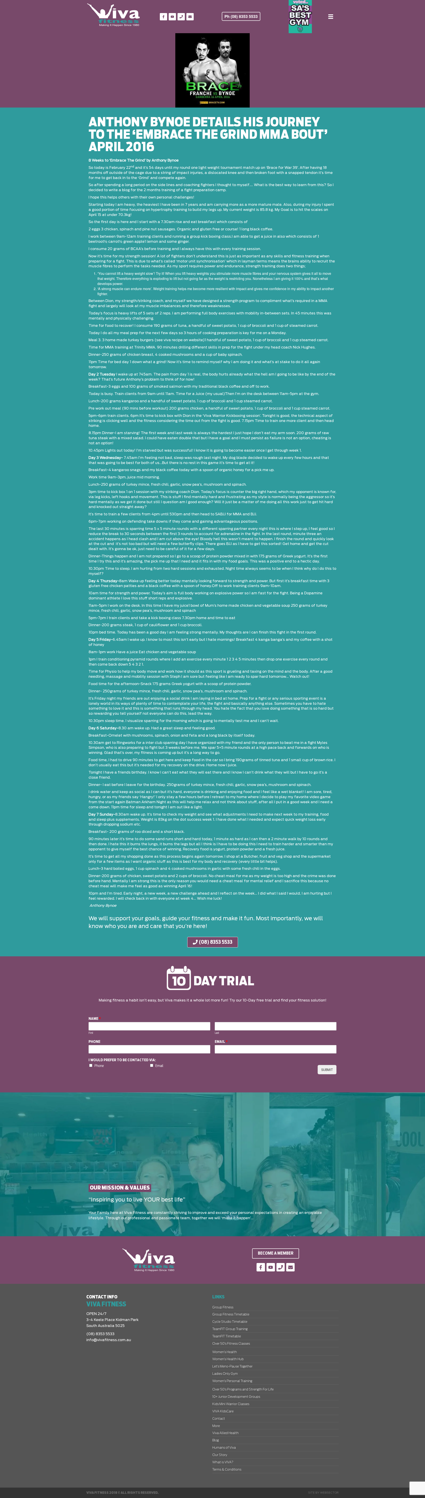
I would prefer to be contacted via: (122, 1060)
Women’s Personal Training (232, 1381)
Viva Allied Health (225, 1433)
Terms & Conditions (226, 1469)
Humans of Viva (224, 1447)
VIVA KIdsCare (223, 1411)
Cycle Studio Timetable (229, 1321)
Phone (94, 1042)
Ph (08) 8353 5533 (241, 16)
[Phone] (181, 16)
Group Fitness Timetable (230, 1314)
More (216, 1426)
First (91, 1033)
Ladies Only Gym (225, 1373)
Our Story (219, 1455)
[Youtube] (172, 16)
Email (221, 1042)
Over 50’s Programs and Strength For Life (243, 1389)
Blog (215, 1440)
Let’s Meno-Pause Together (232, 1366)
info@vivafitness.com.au (108, 1340)
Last (217, 1033)
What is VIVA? (222, 1462)
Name (95, 1018)
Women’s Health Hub (228, 1359)
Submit (327, 1069)
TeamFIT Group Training (229, 1329)
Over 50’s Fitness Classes (231, 1343)
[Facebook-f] (163, 16)
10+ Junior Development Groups (236, 1396)
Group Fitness (222, 1307)
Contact (218, 1418)
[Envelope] (190, 16)
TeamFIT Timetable (226, 1336)
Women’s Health (224, 1352)
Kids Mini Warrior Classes (230, 1404)
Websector (329, 1492)
